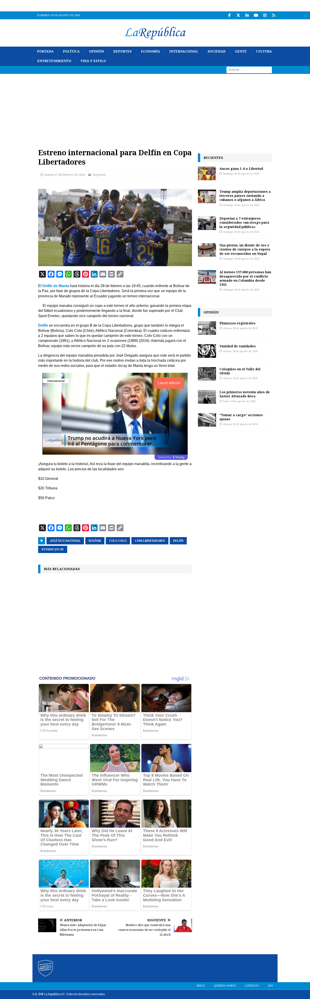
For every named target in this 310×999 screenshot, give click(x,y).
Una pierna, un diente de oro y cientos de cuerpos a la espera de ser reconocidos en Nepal (244, 249)
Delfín (43, 325)
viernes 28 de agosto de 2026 (240, 328)
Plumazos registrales (237, 323)
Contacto (252, 985)
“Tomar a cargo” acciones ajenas (241, 417)
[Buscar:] (249, 69)
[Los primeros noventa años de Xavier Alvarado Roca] (207, 397)
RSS (270, 985)
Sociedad (217, 51)
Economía (150, 51)
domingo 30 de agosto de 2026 (241, 173)
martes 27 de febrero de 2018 (64, 174)
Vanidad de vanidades (237, 346)
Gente (241, 51)
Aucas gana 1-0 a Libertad (241, 168)
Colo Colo (118, 540)
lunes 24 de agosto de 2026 (239, 401)
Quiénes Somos (225, 985)
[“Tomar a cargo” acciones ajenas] (207, 420)
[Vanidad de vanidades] (207, 351)
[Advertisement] (155, 108)
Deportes (122, 51)
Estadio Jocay (53, 549)
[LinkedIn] (247, 15)
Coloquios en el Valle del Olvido (240, 371)
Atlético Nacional (65, 540)
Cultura (264, 51)
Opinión (96, 51)
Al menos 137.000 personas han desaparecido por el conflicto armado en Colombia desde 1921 (245, 278)
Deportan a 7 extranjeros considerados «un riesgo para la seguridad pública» (244, 222)
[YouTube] (256, 15)
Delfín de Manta (55, 286)
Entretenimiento (54, 61)
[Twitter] (238, 15)
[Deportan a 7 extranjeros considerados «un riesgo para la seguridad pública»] (207, 223)
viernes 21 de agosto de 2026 (240, 424)
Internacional (183, 51)
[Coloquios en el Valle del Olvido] (207, 374)
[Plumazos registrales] (207, 328)
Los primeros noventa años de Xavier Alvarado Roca (244, 394)
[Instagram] (265, 15)
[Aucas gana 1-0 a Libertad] (207, 173)
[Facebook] (229, 15)
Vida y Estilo (93, 61)
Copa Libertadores (150, 540)
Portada (45, 51)
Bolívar (95, 540)
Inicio (201, 985)
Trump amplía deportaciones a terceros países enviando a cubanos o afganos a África (245, 195)
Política (71, 51)
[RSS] (274, 15)
